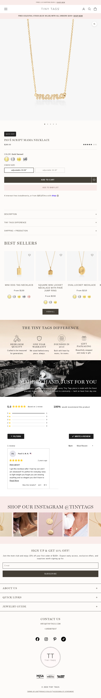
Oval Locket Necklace (82, 285)
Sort (71, 446)
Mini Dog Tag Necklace (19, 285)
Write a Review (84, 437)
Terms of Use (33, 691)
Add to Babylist (50, 187)
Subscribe (50, 574)
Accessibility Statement (63, 691)
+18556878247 (50, 629)
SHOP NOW (61, 2)
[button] (94, 180)
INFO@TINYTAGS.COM (50, 624)
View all (50, 312)
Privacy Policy (45, 691)
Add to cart (47, 180)
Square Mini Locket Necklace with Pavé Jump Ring (50, 288)
